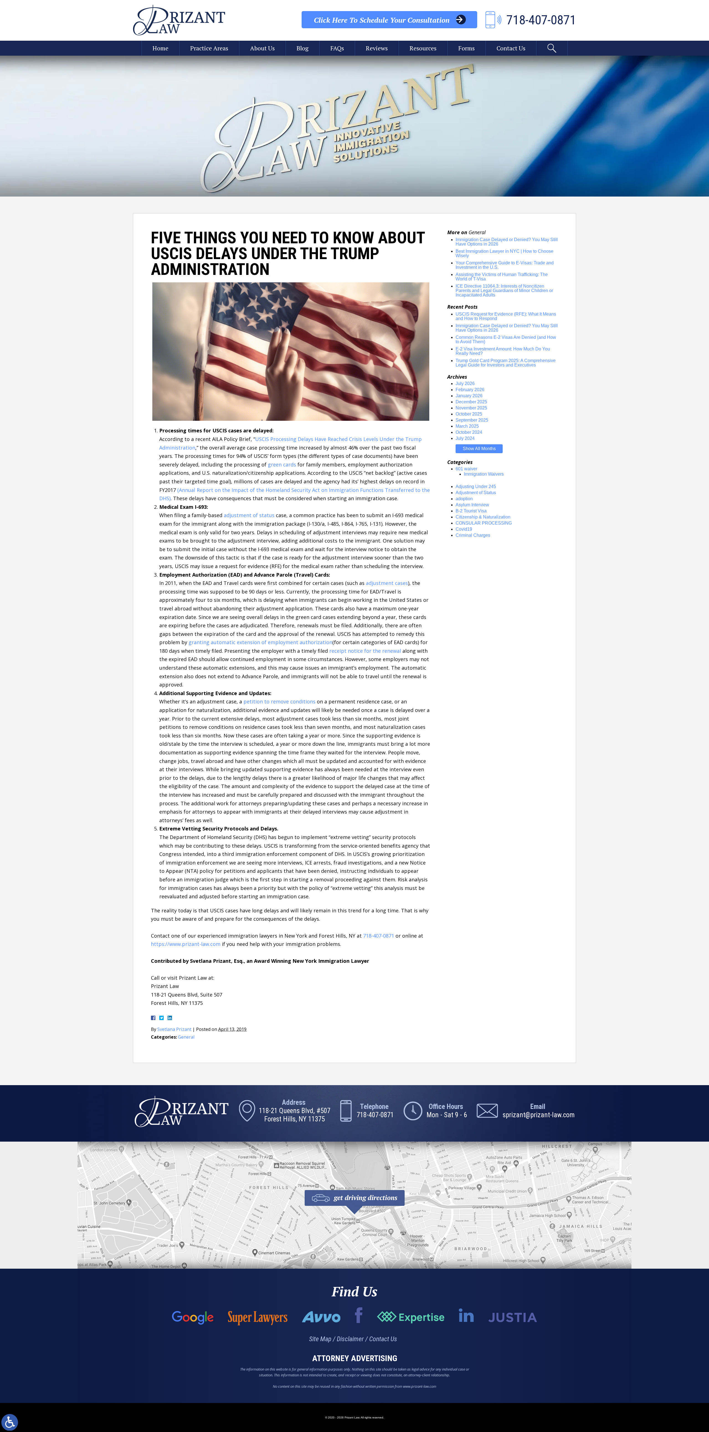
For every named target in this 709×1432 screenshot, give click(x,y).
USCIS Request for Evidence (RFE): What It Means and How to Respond (506, 316)
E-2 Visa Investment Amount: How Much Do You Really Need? (503, 351)
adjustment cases (387, 583)
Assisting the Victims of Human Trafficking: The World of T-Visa (502, 276)
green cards (282, 464)
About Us (262, 48)
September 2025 (472, 420)
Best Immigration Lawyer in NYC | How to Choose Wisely (504, 253)
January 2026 (469, 395)
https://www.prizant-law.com (185, 944)
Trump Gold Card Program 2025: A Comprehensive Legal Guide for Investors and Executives (506, 362)
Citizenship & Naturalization (483, 517)
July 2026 (465, 383)
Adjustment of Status (476, 492)
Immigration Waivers (484, 474)
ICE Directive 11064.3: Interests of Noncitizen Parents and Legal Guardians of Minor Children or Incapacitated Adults (504, 290)
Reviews (377, 48)
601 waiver (466, 468)
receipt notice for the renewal (365, 650)
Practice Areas (209, 48)
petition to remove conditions (279, 701)
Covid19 (464, 529)
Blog (303, 48)
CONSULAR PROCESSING (484, 523)
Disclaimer (350, 1339)
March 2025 (467, 426)
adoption (464, 498)
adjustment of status (249, 515)
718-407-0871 (378, 935)
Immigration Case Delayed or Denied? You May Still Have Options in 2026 (507, 241)
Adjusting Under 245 (476, 486)
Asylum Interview (472, 504)
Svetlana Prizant (174, 1029)
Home (160, 48)
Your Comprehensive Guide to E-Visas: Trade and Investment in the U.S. (505, 265)
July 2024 (465, 438)
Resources (423, 48)
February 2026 (470, 389)
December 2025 (471, 401)
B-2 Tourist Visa (471, 511)
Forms (466, 48)
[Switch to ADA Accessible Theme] (9, 1422)
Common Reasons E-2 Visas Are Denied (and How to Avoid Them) (506, 339)
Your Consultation (381, 20)
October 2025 (469, 414)
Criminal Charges (473, 535)
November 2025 (471, 408)
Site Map (320, 1339)
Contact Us (511, 48)
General (186, 1037)
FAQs (337, 48)
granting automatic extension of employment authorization (260, 642)
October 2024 (469, 432)
